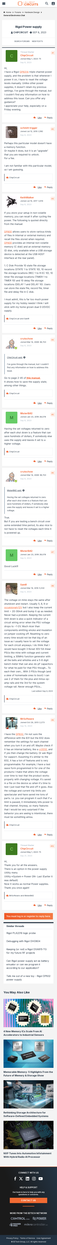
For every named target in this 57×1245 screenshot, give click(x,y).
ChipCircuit (20, 32)
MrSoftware (27, 718)
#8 (52, 586)
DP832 (19, 734)
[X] (21, 1178)
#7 (52, 552)
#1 (53, 53)
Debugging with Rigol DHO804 (23, 941)
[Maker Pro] (15, 1224)
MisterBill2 (26, 413)
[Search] (46, 3)
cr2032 (43, 749)
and (19, 318)
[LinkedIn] (27, 1178)
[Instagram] (34, 1178)
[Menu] (3, 3)
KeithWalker (27, 197)
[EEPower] (39, 1218)
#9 (52, 720)
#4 (52, 340)
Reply (50, 117)
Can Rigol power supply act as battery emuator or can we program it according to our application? (27, 964)
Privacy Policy (12, 1238)
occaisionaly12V (13, 607)
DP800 (8, 231)
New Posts (37, 41)
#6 (52, 473)
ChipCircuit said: (15, 357)
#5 (52, 414)
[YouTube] (41, 1179)
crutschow (26, 338)
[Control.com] (20, 1218)
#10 (52, 846)
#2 (52, 129)
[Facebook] (15, 1178)
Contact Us (28, 1200)
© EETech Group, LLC (20, 1242)
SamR (23, 584)
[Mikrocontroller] (36, 1224)
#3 (52, 198)
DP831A (24, 71)
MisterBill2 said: (14, 490)
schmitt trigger (28, 127)
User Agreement (44, 1238)
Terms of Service (27, 1238)
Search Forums (22, 41)
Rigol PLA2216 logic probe (21, 933)
